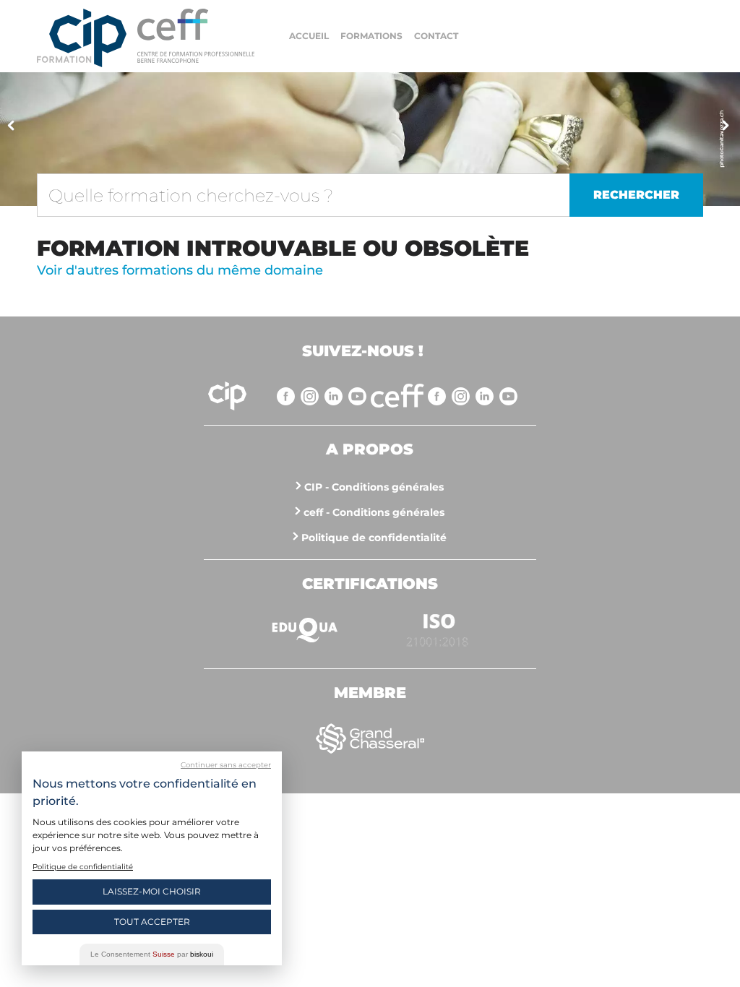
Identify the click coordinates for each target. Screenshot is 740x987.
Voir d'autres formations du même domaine (180, 270)
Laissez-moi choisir (152, 891)
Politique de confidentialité (374, 537)
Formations (371, 35)
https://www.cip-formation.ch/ (195, 36)
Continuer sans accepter (226, 765)
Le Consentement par (151, 954)
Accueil (309, 35)
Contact (436, 35)
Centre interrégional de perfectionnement (81, 38)
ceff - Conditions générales (374, 512)
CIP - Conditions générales (374, 487)
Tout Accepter (152, 921)
